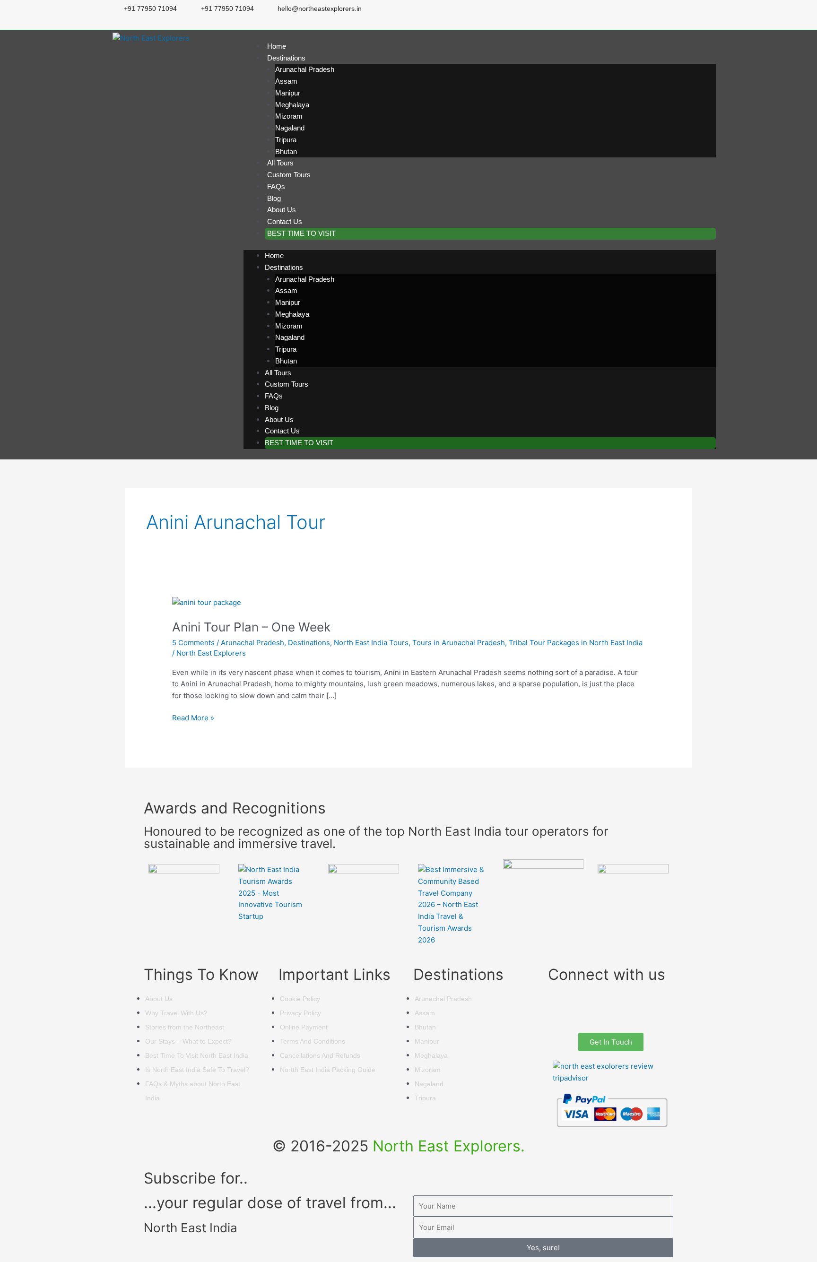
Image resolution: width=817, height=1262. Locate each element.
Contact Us (284, 221)
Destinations (286, 58)
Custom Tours (289, 175)
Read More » (193, 717)
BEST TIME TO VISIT (301, 233)
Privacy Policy (300, 1013)
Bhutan (286, 151)
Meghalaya (292, 105)
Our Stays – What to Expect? (188, 1041)
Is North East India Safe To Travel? (197, 1069)
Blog (274, 198)
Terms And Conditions (312, 1041)
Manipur (287, 93)
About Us (281, 210)
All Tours (280, 163)
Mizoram (289, 116)
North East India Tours (371, 642)
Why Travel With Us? (176, 1013)
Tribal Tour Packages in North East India (576, 642)
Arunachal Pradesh (304, 69)
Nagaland (289, 128)
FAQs (276, 186)
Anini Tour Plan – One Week (251, 627)
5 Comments (193, 642)
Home (276, 46)
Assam (286, 81)
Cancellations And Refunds (320, 1055)
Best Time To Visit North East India (196, 1055)
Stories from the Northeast (184, 1027)
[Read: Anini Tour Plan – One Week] (206, 601)
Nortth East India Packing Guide (327, 1069)
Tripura (285, 140)
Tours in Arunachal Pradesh (458, 642)
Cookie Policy (300, 999)
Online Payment (304, 1027)
